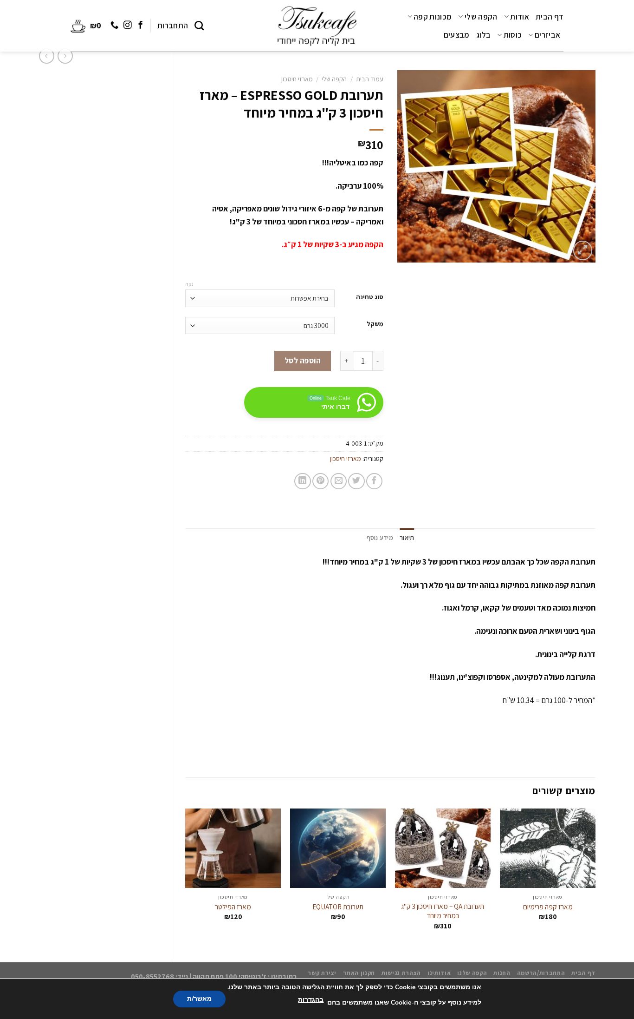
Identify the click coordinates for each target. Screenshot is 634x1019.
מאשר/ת (199, 998)
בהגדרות (310, 999)
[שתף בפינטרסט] (320, 481)
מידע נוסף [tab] (380, 537)
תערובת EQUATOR (337, 906)
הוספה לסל (303, 360)
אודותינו (439, 973)
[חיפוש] (199, 25)
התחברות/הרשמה (541, 973)
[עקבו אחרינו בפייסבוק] (140, 25)
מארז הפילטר (233, 906)
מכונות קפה (433, 17)
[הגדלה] (583, 250)
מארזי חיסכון (297, 78)
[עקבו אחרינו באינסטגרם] (127, 25)
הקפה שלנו (472, 973)
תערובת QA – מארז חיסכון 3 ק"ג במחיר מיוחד (442, 910)
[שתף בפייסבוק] (374, 481)
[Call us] (114, 25)
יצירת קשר (322, 973)
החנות (501, 973)
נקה (189, 284)
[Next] (186, 877)
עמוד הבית (369, 78)
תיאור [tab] (407, 537)
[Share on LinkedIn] (302, 481)
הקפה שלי (481, 17)
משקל (375, 324)
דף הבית (549, 17)
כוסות (513, 35)
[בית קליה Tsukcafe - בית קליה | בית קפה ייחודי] (317, 26)
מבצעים (457, 35)
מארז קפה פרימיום (548, 906)
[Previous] (595, 877)
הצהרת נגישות (401, 973)
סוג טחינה (369, 297)
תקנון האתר (359, 973)
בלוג (483, 35)
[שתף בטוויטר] (356, 481)
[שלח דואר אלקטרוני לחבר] (338, 481)
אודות (519, 17)
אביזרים (547, 35)
